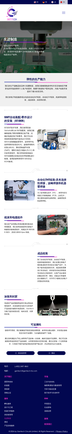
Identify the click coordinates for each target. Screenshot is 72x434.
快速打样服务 (9, 411)
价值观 (6, 385)
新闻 (46, 419)
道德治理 (47, 411)
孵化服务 (7, 404)
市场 (46, 377)
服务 (6, 399)
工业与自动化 (49, 382)
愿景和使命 (8, 382)
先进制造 (7, 418)
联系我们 (48, 424)
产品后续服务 (9, 426)
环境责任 (47, 404)
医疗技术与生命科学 (52, 393)
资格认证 (7, 393)
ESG (46, 399)
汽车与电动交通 (50, 389)
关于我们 (8, 377)
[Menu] (63, 12)
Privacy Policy (62, 431)
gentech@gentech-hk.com (26, 371)
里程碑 (6, 389)
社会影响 (47, 407)
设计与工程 (8, 407)
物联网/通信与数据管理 (53, 385)
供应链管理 (8, 415)
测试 (6, 422)
